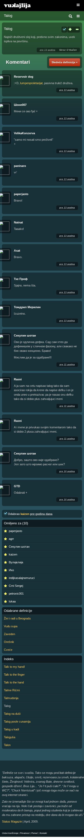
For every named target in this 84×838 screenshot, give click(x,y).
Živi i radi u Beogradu (17, 618)
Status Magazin (12, 821)
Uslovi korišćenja (10, 833)
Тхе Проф (21, 279)
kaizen (25, 514)
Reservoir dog (23, 76)
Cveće (8, 649)
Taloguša (9, 737)
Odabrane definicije (18, 611)
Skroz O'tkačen (68, 50)
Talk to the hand (14, 682)
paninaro (20, 165)
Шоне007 (20, 104)
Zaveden (9, 634)
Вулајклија (16, 562)
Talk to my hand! (14, 666)
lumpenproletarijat (31, 83)
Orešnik (9, 642)
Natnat (18, 222)
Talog (8, 16)
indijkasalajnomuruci (22, 578)
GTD (17, 486)
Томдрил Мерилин (27, 307)
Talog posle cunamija (17, 721)
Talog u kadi (11, 729)
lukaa (12, 601)
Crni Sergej (16, 585)
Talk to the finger (14, 674)
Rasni (18, 379)
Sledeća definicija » (65, 62)
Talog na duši (12, 713)
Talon (7, 745)
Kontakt (43, 833)
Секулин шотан (25, 335)
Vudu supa (10, 626)
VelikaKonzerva (24, 133)
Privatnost (24, 833)
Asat (17, 250)
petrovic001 (16, 593)
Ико (11, 570)
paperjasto (21, 194)
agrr (11, 538)
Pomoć (34, 833)
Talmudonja (11, 698)
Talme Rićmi (12, 690)
